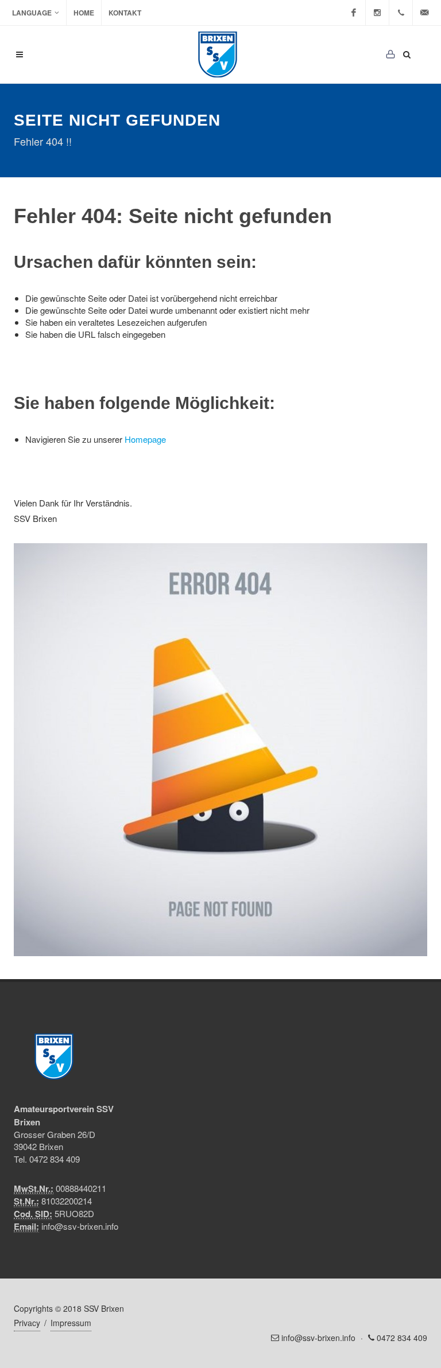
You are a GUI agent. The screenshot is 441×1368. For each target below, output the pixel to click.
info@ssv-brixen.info (79, 1226)
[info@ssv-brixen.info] (424, 12)
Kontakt (125, 12)
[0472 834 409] (400, 12)
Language (32, 12)
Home (84, 12)
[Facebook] (353, 12)
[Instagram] (377, 12)
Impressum (71, 1322)
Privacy (27, 1322)
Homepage (145, 439)
